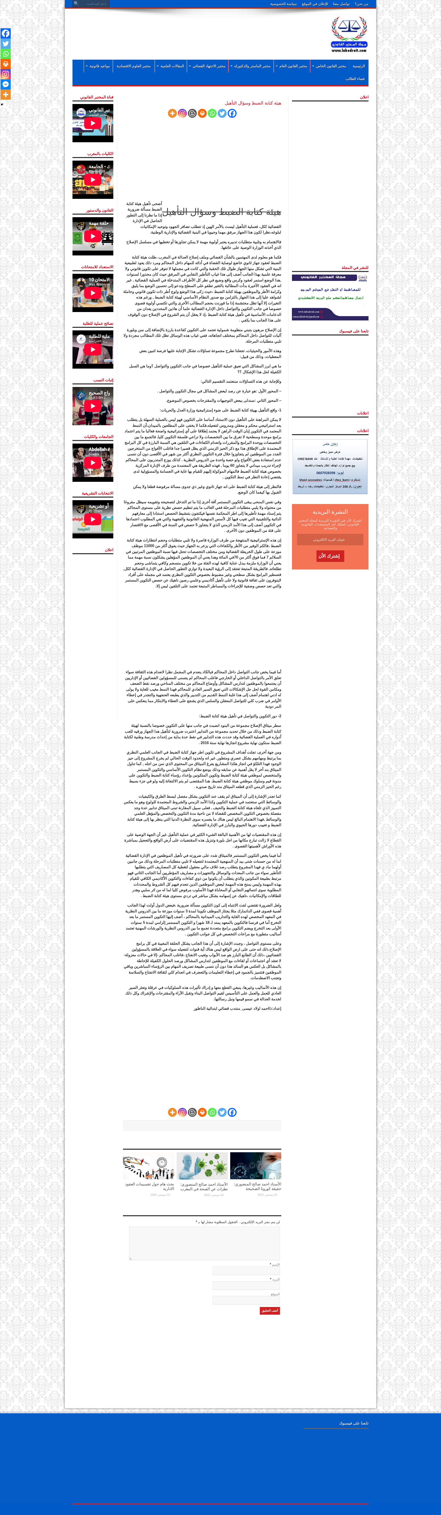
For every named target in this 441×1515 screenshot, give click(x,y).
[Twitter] (222, 113)
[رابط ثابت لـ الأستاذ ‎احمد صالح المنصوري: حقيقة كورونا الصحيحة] (255, 1165)
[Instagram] (182, 113)
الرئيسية (359, 66)
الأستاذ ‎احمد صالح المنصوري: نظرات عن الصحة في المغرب (204, 1186)
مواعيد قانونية (100, 66)
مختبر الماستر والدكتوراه (252, 66)
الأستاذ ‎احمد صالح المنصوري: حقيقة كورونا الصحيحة (257, 1186)
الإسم (276, 1264)
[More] (172, 113)
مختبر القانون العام (293, 66)
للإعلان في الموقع (315, 4)
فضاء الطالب (355, 79)
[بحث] (76, 4)
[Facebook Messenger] (6, 84)
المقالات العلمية (172, 66)
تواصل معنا (341, 4)
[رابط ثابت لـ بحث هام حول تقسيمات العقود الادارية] (148, 1165)
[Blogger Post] (192, 113)
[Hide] (2, 104)
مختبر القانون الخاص (331, 66)
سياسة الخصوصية (283, 4)
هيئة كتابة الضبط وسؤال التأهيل (221, 211)
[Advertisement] (187, 28)
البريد (276, 1279)
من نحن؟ (362, 4)
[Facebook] (232, 113)
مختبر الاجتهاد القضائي (209, 66)
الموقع (275, 1294)
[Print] (202, 113)
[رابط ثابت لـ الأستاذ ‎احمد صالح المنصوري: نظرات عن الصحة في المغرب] (202, 1165)
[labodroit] (349, 33)
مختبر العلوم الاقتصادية (134, 66)
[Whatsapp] (212, 113)
